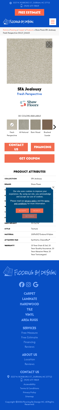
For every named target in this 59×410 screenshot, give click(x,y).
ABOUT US (29, 354)
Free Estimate (29, 337)
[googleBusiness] (36, 285)
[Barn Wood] (35, 124)
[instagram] (29, 285)
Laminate (29, 299)
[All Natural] (24, 124)
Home (5, 29)
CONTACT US (29, 372)
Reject (36, 211)
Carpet (21, 29)
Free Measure (29, 333)
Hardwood (29, 304)
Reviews (29, 347)
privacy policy (31, 201)
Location (29, 359)
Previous (4, 125)
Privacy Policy (29, 392)
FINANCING (42, 146)
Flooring (13, 29)
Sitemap (29, 396)
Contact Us (16, 147)
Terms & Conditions (29, 388)
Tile (30, 310)
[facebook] (22, 285)
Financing (29, 342)
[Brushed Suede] (47, 124)
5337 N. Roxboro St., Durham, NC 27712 (31, 2)
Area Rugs (29, 320)
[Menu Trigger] (52, 21)
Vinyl (29, 315)
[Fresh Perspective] (12, 124)
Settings (29, 216)
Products (29, 29)
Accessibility (29, 384)
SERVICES (29, 328)
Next (54, 125)
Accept (22, 211)
